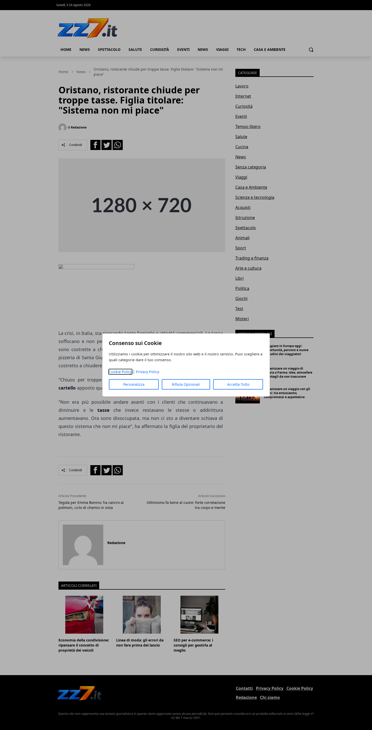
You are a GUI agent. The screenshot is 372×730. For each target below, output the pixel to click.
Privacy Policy (147, 371)
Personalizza (133, 384)
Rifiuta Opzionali (186, 384)
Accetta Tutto (238, 384)
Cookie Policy (120, 371)
